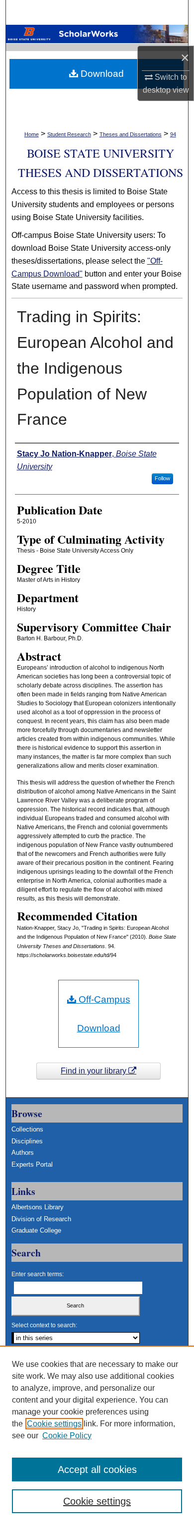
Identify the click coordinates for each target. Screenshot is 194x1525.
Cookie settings (54, 1423)
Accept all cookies (97, 1469)
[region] (97, 1435)
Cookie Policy (67, 1435)
